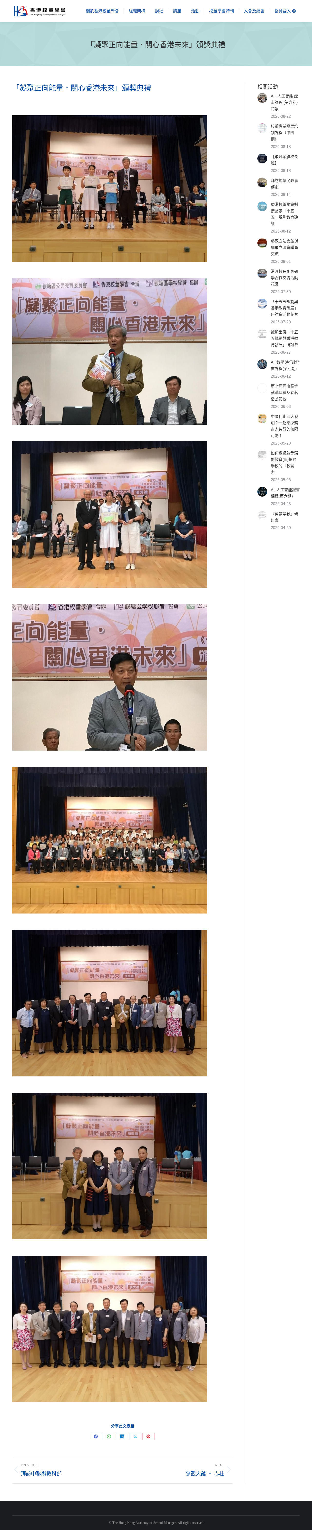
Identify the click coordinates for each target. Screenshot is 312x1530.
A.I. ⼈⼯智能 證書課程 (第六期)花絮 (284, 102)
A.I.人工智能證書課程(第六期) (285, 493)
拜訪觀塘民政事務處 (284, 184)
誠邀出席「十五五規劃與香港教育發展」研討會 (284, 338)
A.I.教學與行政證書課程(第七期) (285, 365)
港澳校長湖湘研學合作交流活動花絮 (284, 277)
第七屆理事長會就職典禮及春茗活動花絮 (284, 392)
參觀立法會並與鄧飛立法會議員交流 (284, 247)
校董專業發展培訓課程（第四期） (284, 132)
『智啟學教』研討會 (284, 517)
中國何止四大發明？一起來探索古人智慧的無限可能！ (284, 426)
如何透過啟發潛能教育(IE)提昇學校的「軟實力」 (284, 462)
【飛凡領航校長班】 (284, 160)
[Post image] (262, 98)
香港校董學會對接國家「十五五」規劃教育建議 (284, 214)
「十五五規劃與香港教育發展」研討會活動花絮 (284, 308)
